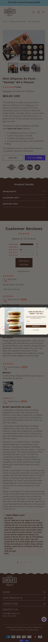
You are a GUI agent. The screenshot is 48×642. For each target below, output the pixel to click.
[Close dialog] (46, 308)
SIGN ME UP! (36, 326)
